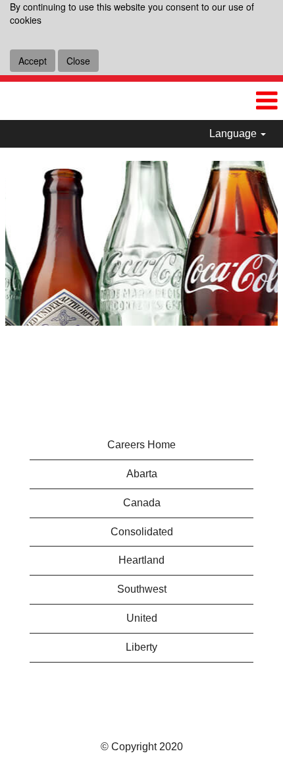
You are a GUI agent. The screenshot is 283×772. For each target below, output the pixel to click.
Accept (32, 60)
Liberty (141, 647)
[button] (266, 101)
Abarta (141, 473)
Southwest (142, 589)
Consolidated (142, 531)
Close (78, 60)
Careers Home (141, 444)
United (141, 618)
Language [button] (234, 133)
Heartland (141, 560)
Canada (142, 502)
